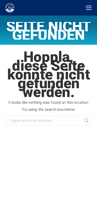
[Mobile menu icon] (89, 8)
